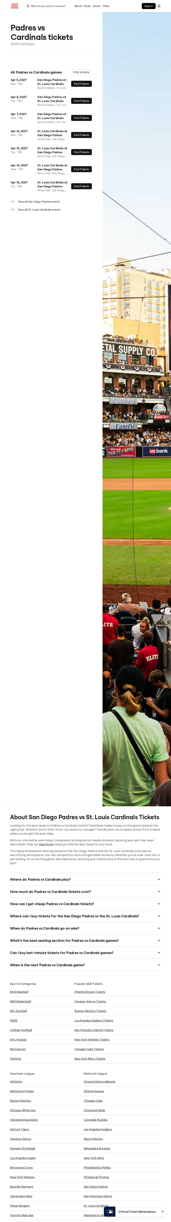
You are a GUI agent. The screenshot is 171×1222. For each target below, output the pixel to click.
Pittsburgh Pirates (96, 1177)
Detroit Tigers (19, 1129)
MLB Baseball (19, 992)
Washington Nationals (99, 1215)
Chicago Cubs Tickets (89, 1049)
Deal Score (46, 844)
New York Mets (94, 1158)
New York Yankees (22, 1177)
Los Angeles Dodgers (98, 1129)
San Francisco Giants (98, 1196)
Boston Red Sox (20, 1100)
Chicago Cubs (93, 1100)
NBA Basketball (20, 1001)
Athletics (16, 1081)
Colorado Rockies (95, 1120)
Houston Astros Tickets (90, 1001)
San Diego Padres (96, 1186)
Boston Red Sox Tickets (90, 1011)
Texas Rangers (20, 1205)
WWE (14, 1020)
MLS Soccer (18, 1049)
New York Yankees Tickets (92, 1039)
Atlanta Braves (94, 1091)
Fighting (15, 1058)
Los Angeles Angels (23, 1158)
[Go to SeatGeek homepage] (15, 6)
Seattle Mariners (21, 1186)
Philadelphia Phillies (97, 1167)
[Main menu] (159, 6)
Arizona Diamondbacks (99, 1081)
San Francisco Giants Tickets (93, 1030)
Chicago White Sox (23, 1110)
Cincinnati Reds (94, 1110)
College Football (21, 1030)
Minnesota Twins (21, 1167)
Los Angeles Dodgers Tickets (93, 1020)
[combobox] (48, 6)
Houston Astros (20, 1139)
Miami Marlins (93, 1139)
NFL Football (18, 1011)
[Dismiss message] (162, 1211)
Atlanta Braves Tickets (89, 992)
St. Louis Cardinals (96, 1205)
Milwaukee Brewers (97, 1148)
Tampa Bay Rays (21, 1196)
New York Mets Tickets (89, 1058)
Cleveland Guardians (24, 1120)
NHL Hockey (18, 1039)
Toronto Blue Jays (21, 1215)
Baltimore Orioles (22, 1091)
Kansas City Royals (22, 1148)
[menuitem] (78, 6)
